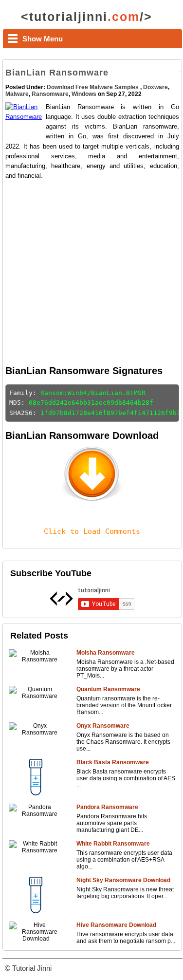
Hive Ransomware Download (116, 925)
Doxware (155, 87)
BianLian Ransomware (57, 72)
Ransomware (50, 94)
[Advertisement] (91, 272)
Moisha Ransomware (105, 652)
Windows (84, 94)
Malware (17, 94)
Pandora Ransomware (107, 807)
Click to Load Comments (92, 531)
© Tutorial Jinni (28, 968)
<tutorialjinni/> (86, 16)
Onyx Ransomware (102, 725)
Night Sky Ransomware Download (123, 880)
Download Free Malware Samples (93, 87)
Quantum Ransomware (108, 689)
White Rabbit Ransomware (113, 843)
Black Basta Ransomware (112, 762)
